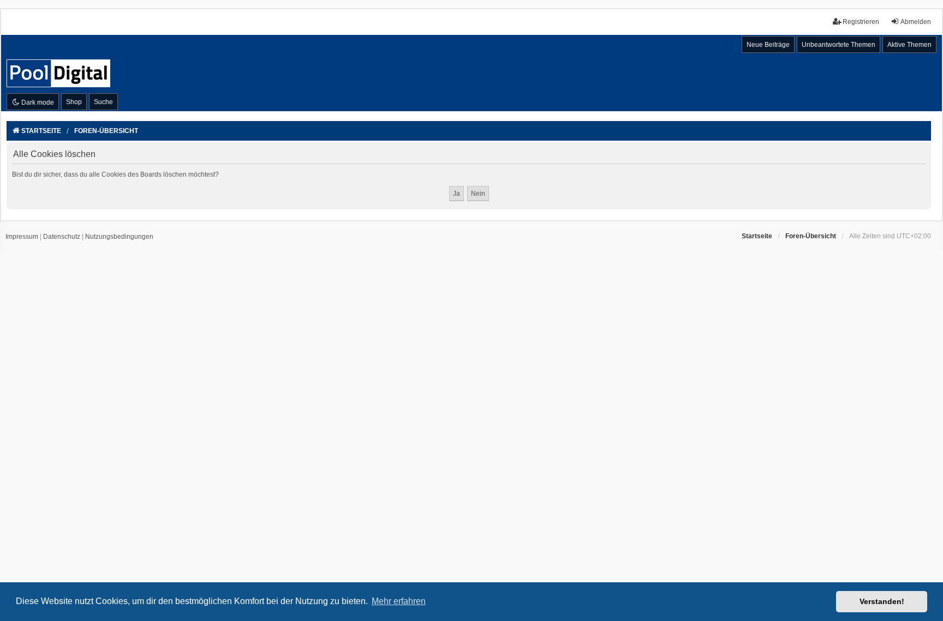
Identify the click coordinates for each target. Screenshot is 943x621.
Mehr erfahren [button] (399, 601)
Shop (74, 102)
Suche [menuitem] (103, 102)
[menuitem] (21, 237)
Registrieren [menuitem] (861, 22)
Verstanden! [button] (882, 601)
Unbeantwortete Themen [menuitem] (838, 45)
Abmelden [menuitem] (915, 22)
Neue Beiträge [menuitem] (768, 45)
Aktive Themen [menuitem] (909, 45)
